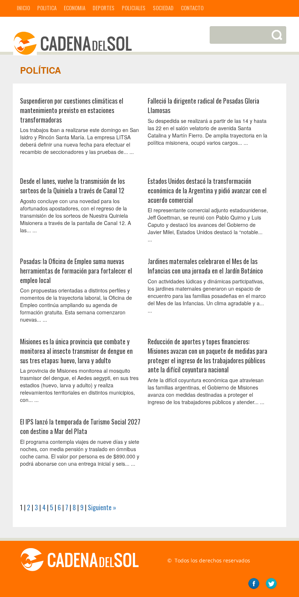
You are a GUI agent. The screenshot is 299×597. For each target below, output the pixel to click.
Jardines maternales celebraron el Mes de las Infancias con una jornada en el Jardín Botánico (205, 265)
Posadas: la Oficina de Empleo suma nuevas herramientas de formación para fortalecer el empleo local (76, 270)
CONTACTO (192, 8)
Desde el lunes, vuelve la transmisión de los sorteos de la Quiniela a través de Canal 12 (72, 185)
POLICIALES (133, 8)
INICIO (23, 8)
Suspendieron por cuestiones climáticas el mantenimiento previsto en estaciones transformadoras (71, 110)
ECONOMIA (74, 8)
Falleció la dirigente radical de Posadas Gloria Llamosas (203, 105)
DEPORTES (103, 8)
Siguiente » (102, 507)
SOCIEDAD (163, 8)
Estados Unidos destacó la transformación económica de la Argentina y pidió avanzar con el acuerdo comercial (207, 190)
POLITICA (47, 8)
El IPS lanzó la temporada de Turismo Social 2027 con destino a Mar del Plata (80, 426)
